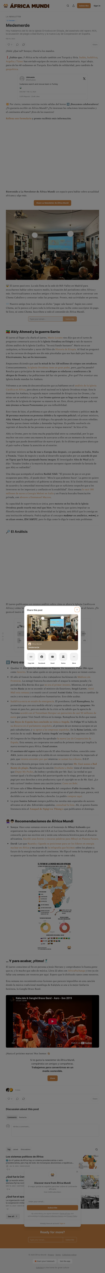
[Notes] (63, 657)
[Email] (52, 657)
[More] (74, 657)
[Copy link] (31, 657)
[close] (77, 610)
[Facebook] (42, 657)
